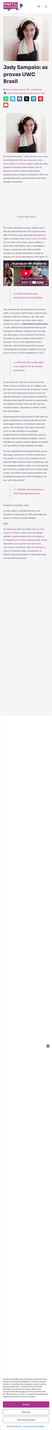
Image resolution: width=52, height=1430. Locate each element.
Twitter (23, 540)
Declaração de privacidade (33, 1426)
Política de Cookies (14, 1426)
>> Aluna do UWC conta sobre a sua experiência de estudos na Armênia (28, 366)
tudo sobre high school (29, 93)
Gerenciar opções (26, 1419)
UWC (42, 93)
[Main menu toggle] (46, 6)
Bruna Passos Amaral (15, 89)
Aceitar (26, 1404)
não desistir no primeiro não (15, 458)
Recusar (26, 1412)
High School (12, 93)
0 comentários (35, 89)
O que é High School (26, 216)
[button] (47, 1046)
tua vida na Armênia (37, 238)
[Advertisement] (26, 200)
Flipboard (10, 540)
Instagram (39, 536)
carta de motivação (35, 547)
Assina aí (25, 533)
